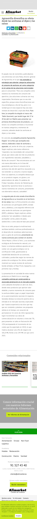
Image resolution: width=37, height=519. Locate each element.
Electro (16, 456)
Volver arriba (18, 432)
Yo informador (17, 498)
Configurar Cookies (7, 516)
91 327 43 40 (18, 465)
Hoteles (5, 451)
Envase (16, 441)
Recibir (31, 12)
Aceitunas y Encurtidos (8, 33)
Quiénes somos (6, 498)
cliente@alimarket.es (18, 474)
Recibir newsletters (19, 484)
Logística (5, 444)
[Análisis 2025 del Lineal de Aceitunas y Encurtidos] (15, 374)
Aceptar (18, 516)
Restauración (14, 451)
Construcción (7, 456)
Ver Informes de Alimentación (18, 415)
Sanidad (24, 456)
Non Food (25, 441)
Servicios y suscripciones (25, 501)
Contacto (26, 498)
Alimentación (7, 441)
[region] (18, 510)
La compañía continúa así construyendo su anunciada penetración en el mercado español (18, 279)
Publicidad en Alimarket (9, 501)
